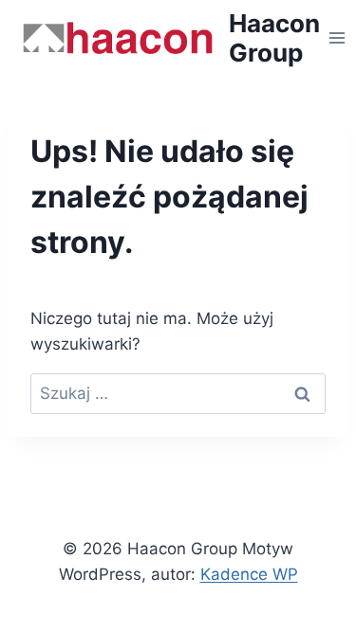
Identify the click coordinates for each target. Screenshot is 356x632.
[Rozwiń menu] (337, 37)
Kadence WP (249, 574)
